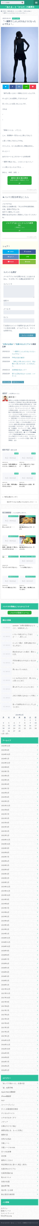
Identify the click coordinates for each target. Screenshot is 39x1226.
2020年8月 (5, 852)
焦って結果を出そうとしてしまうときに (24, 705)
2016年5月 (5, 1070)
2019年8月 (5, 904)
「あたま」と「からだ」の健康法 (19, 7)
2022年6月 (5, 793)
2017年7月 (5, 1010)
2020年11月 (5, 840)
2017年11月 (5, 993)
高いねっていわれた (20, 669)
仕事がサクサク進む (8, 1126)
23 (30, 728)
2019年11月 (5, 891)
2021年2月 (5, 831)
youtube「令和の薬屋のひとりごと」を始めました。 (24, 626)
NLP (2, 1100)
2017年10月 (5, 998)
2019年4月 (5, 921)
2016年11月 (5, 1044)
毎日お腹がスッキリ (11, 497)
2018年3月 (5, 976)
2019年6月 (5, 912)
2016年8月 (5, 1057)
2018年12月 (5, 938)
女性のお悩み (8, 344)
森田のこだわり (7, 1160)
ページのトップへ (32, 189)
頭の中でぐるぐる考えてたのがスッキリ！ (21, 502)
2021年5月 (5, 818)
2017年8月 (5, 1006)
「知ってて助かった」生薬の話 (13, 1083)
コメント (7, 284)
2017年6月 (5, 1015)
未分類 (3, 1156)
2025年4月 (5, 750)
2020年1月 (5, 882)
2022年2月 (5, 801)
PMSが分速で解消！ (18, 357)
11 (3, 725)
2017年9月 (5, 1002)
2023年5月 (5, 780)
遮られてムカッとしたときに (23, 687)
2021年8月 (5, 810)
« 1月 (2, 733)
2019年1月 (5, 933)
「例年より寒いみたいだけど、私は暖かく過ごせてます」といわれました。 (23, 364)
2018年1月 (5, 985)
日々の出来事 (6, 1152)
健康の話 (4, 1135)
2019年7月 (5, 908)
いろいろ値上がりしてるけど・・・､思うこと (23, 635)
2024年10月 (5, 754)
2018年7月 (5, 959)
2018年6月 (5, 963)
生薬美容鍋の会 (7, 1173)
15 (25, 725)
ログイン (4, 1208)
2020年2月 (5, 878)
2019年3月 (5, 925)
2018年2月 (5, 980)
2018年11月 (5, 942)
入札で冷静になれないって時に (24, 695)
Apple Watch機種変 (8, 1092)
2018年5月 (5, 968)
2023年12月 (5, 763)
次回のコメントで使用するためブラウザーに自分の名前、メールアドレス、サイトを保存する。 (19, 328)
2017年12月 (5, 989)
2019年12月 (5, 887)
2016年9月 (5, 1053)
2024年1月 (5, 758)
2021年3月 (5, 827)
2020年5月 (5, 865)
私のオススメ (6, 1177)
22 (25, 728)
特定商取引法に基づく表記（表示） (14, 1164)
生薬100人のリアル (23, 344)
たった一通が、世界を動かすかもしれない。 (24, 644)
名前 (6, 301)
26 (9, 731)
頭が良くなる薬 (7, 1190)
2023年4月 (5, 784)
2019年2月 (5, 929)
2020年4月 (5, 869)
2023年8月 (5, 767)
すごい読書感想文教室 (9, 1109)
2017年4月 (5, 1023)
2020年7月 (5, 857)
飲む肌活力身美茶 (8, 1194)
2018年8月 (5, 955)
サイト (5, 317)
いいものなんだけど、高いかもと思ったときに (24, 679)
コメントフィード (7, 1213)
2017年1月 (5, 1036)
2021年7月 (5, 814)
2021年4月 (5, 823)
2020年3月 (5, 874)
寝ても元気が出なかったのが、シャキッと (23, 375)
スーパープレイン (8, 1105)
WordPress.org (6, 1216)
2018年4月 (5, 972)
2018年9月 (5, 951)
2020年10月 (5, 844)
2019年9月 (5, 899)
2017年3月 (5, 1027)
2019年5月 (5, 916)
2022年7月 (5, 788)
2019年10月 (5, 895)
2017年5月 (5, 1019)
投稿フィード (6, 1211)
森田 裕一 (12, 397)
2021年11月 (5, 805)
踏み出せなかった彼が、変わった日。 (24, 653)
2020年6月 (5, 861)
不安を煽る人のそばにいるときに (24, 661)
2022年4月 (5, 797)
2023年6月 (5, 776)
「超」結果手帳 (7, 1088)
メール (6, 309)
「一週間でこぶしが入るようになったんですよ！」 (23, 353)
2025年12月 (5, 746)
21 (19, 728)
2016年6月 (5, 1066)
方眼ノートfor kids (8, 1147)
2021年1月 (5, 835)
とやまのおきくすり (8, 1117)
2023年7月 (5, 771)
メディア (4, 1122)
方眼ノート (5, 1143)
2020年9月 (5, 848)
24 (36, 728)
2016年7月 (5, 1062)
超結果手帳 (5, 1186)
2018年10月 (5, 946)
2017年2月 (5, 1032)
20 (14, 728)
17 (36, 725)
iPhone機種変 (6, 1096)
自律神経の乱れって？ (19, 370)
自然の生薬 (5, 1181)
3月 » (7, 733)
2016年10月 (5, 1049)
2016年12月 (5, 1040)
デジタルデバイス (8, 1113)
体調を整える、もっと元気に (12, 1130)
